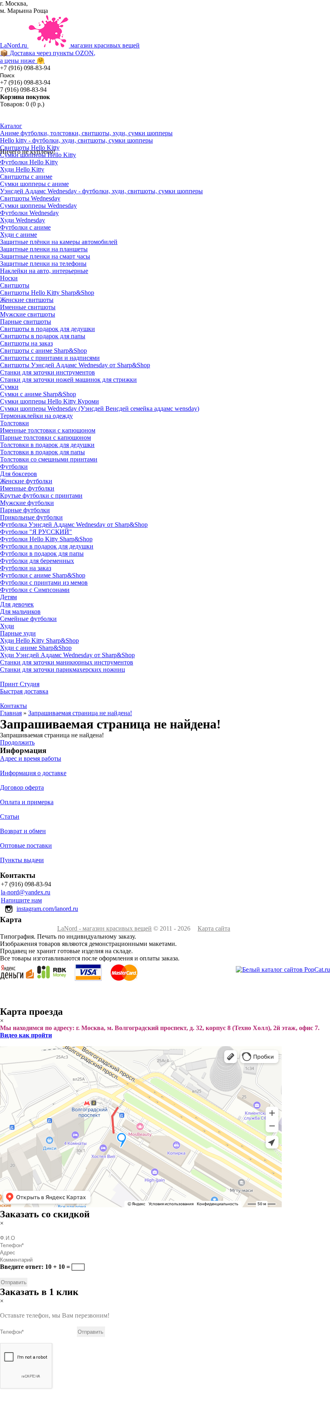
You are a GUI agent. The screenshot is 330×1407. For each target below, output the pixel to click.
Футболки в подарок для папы (42, 553)
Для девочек (17, 604)
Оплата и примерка (27, 802)
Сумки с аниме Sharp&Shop (38, 394)
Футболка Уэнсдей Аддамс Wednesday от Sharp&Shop (74, 524)
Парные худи (18, 633)
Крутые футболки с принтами (41, 495)
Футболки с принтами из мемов (44, 582)
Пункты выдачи (22, 860)
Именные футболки (27, 488)
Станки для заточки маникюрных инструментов (66, 662)
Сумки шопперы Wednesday (38, 205)
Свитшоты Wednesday (30, 198)
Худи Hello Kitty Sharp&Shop (39, 640)
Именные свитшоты (28, 307)
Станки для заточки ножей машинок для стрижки (68, 379)
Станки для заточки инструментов (47, 372)
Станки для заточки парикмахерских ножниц (62, 669)
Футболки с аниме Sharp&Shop (42, 575)
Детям (8, 597)
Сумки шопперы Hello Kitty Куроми (49, 401)
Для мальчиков (20, 611)
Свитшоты (14, 285)
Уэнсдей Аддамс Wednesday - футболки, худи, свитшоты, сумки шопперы (101, 191)
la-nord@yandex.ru (25, 892)
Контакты (13, 705)
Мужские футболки (27, 502)
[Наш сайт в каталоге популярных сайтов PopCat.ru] (283, 969)
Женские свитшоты (27, 299)
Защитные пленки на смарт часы (45, 256)
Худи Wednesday (22, 220)
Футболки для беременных (37, 560)
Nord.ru (70, 53)
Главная (11, 713)
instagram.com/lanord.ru (47, 908)
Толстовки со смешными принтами (48, 459)
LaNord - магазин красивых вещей (104, 928)
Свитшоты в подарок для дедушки (47, 328)
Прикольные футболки (31, 517)
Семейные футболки (28, 618)
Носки (9, 278)
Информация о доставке (33, 773)
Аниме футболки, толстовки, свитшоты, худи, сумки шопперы (86, 133)
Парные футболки (25, 510)
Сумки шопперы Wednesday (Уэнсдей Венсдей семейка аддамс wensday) (99, 408)
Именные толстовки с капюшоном (47, 430)
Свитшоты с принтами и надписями (50, 357)
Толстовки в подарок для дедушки (47, 444)
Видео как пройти (26, 1035)
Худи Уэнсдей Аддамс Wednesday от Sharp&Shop (67, 655)
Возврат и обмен (23, 831)
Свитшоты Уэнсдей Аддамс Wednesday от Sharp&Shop (75, 365)
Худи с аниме (18, 234)
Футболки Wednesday (29, 212)
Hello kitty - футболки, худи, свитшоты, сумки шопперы (76, 140)
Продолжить (17, 742)
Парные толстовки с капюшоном (45, 437)
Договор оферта (22, 787)
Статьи (9, 816)
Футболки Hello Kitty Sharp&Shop (46, 539)
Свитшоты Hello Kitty (30, 147)
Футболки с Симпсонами (35, 589)
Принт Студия (19, 684)
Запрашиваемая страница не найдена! (80, 713)
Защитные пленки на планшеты (44, 249)
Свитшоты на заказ (26, 343)
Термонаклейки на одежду (36, 415)
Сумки (9, 386)
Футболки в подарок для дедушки (46, 546)
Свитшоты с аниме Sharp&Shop (43, 350)
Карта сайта (214, 928)
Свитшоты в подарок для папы (42, 336)
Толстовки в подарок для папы (42, 452)
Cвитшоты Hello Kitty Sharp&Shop (47, 292)
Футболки (14, 466)
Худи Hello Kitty (22, 169)
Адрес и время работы (30, 758)
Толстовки (14, 423)
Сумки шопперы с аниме (34, 183)
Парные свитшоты (25, 321)
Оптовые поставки (26, 845)
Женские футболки (26, 481)
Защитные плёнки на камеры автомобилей (59, 241)
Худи (7, 626)
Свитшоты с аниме (26, 176)
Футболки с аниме (25, 227)
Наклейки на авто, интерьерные (44, 270)
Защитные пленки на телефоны (43, 263)
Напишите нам (21, 900)
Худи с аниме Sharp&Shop (36, 647)
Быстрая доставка (24, 691)
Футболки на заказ (25, 568)
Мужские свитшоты (27, 314)
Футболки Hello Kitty (29, 162)
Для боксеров (18, 473)
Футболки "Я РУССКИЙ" (36, 531)
